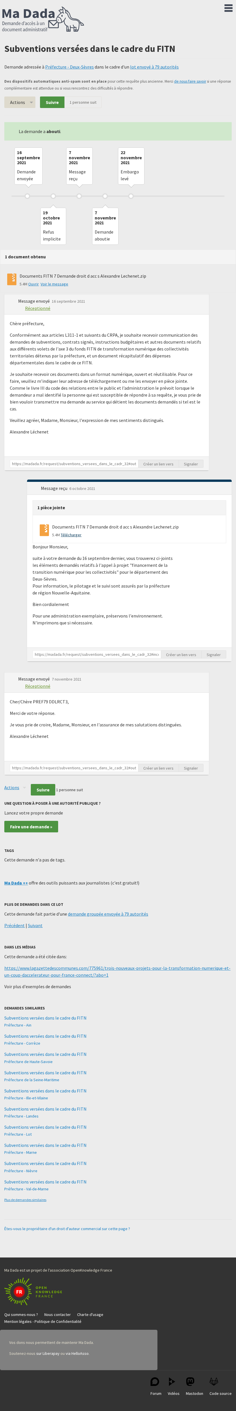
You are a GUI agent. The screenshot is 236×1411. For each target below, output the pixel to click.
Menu (228, 6)
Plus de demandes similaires (25, 1200)
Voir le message (54, 284)
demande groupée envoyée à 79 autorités (108, 914)
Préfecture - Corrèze (22, 1043)
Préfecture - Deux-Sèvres (69, 67)
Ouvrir (33, 284)
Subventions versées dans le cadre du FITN (45, 1018)
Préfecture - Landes (21, 1116)
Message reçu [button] (54, 488)
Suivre (52, 102)
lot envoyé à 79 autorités (154, 67)
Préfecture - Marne (20, 1152)
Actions (17, 102)
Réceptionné (37, 308)
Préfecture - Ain (17, 1025)
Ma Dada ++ (16, 883)
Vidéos (174, 1393)
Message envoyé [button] (34, 301)
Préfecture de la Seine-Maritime (31, 1079)
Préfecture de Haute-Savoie (28, 1061)
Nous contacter (57, 1314)
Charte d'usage (90, 1314)
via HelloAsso (77, 1353)
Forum (156, 1393)
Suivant (35, 925)
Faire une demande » (31, 826)
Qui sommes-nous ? (21, 1314)
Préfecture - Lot (18, 1134)
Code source (221, 1393)
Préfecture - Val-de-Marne (26, 1189)
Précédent (14, 925)
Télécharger (71, 534)
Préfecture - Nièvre (20, 1170)
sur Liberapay (48, 1353)
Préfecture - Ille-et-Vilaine (26, 1098)
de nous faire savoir (190, 81)
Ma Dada (43, 19)
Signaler (191, 464)
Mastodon (194, 1393)
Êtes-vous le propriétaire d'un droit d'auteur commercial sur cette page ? (67, 1228)
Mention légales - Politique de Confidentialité (42, 1321)
